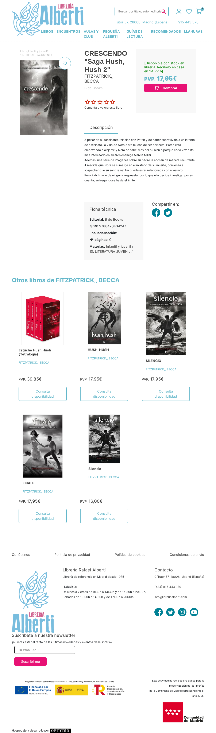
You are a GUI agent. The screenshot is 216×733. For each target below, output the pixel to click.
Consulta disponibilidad (42, 393)
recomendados (166, 31)
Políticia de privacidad (72, 554)
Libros (23, 51)
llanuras (193, 31)
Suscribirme (30, 661)
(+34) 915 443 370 (167, 587)
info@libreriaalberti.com (170, 597)
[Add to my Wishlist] (65, 63)
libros (47, 31)
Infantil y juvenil (37, 51)
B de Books (114, 219)
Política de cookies (130, 554)
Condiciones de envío (187, 554)
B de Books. (93, 88)
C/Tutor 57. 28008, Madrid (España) (179, 576)
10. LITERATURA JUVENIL (35, 55)
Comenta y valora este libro (103, 107)
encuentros (68, 31)
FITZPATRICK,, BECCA (34, 362)
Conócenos (21, 554)
